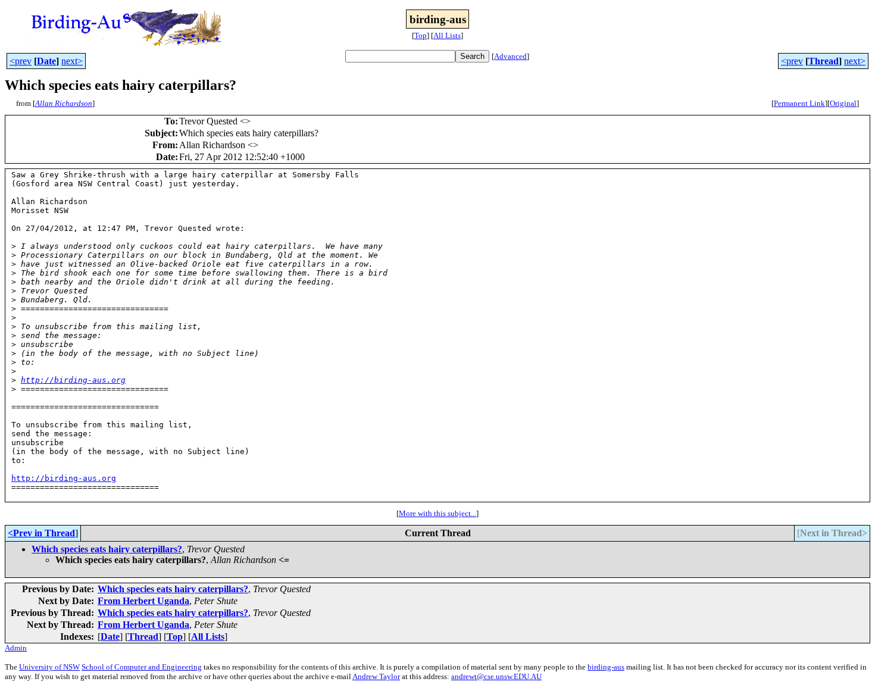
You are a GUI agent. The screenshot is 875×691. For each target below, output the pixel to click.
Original (843, 103)
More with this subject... (437, 513)
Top (420, 35)
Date (46, 61)
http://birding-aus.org (73, 380)
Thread (823, 61)
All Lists (447, 35)
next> (72, 61)
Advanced (510, 56)
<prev (21, 61)
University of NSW (49, 666)
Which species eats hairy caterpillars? (107, 549)
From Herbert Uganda (143, 601)
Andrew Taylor (376, 676)
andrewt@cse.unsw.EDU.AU (496, 676)
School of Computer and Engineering (142, 666)
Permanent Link (799, 103)
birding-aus (606, 666)
